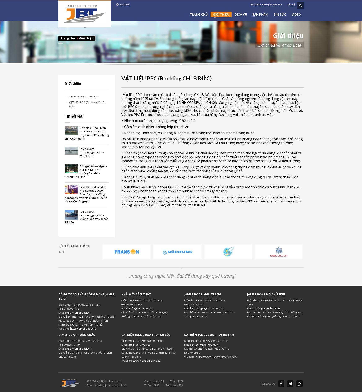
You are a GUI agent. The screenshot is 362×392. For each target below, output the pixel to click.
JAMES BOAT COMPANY (83, 96)
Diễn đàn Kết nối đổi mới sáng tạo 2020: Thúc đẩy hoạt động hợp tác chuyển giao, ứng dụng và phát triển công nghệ (86, 194)
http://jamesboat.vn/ (83, 328)
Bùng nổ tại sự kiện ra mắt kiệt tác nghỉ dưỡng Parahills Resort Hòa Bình (86, 171)
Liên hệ (291, 4)
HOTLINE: (266, 4)
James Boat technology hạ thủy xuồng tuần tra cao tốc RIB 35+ (86, 217)
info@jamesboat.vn (78, 312)
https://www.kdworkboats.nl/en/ (216, 356)
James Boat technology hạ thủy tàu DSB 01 (92, 152)
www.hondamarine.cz (147, 360)
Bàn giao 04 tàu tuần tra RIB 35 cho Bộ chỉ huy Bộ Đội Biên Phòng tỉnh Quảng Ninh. (87, 133)
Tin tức (280, 14)
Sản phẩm (259, 14)
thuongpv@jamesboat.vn (208, 308)
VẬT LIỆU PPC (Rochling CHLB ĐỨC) (87, 104)
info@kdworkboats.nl (205, 345)
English (125, 4)
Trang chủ (199, 14)
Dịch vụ (241, 14)
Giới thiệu (220, 15)
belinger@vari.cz (139, 345)
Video (296, 14)
